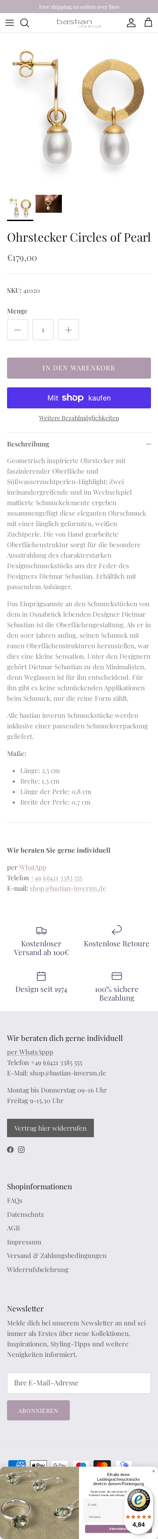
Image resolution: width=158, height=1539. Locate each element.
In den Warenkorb (79, 367)
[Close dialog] (153, 1471)
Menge (17, 310)
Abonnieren (38, 1410)
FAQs (14, 1200)
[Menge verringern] (17, 329)
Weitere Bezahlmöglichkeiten (79, 418)
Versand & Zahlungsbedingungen (57, 1255)
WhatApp (33, 867)
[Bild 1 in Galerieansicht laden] (79, 111)
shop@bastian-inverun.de (68, 888)
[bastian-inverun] (79, 23)
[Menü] (9, 22)
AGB (13, 1227)
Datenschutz (25, 1214)
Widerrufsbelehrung (37, 1269)
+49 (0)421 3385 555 (56, 877)
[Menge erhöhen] (68, 329)
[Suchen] (29, 22)
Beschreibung (28, 443)
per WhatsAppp (30, 1051)
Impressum (24, 1241)
